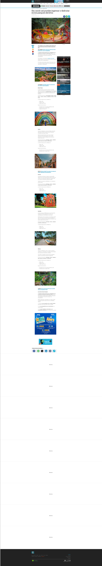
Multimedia (39, 556)
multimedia (66, 3)
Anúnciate (69, 554)
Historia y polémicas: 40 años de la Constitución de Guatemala (63, 91)
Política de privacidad (68, 556)
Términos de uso (68, 557)
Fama (54, 3)
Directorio (69, 558)
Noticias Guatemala (35, 8)
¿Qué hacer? (44, 8)
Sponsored (42, 556)
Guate (44, 3)
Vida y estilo (58, 3)
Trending (62, 3)
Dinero (47, 3)
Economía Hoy (37, 3)
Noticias (41, 3)
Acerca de (69, 555)
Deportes (51, 3)
